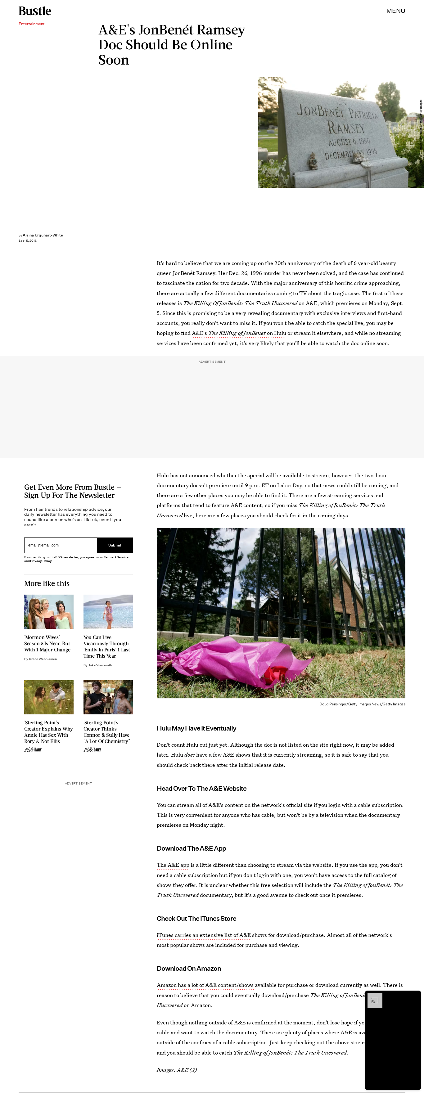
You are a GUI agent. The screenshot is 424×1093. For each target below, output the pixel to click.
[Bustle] (35, 11)
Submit (114, 545)
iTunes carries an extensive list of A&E (204, 934)
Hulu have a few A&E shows (210, 754)
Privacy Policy (41, 561)
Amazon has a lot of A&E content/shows (206, 984)
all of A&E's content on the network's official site (254, 804)
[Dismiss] (414, 996)
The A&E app (173, 864)
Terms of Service (116, 557)
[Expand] (372, 996)
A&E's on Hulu (239, 332)
